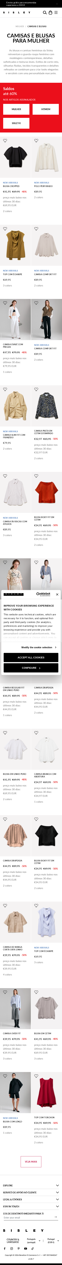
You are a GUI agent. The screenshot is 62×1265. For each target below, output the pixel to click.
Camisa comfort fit (45, 274)
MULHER (16, 109)
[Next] (48, 3)
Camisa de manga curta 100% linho (12, 948)
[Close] (56, 3)
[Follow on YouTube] (25, 1248)
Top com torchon (44, 1117)
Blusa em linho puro (14, 774)
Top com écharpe (12, 274)
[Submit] (55, 1216)
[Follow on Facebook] (4, 1248)
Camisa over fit (12, 1033)
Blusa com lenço (12, 1121)
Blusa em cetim (42, 1033)
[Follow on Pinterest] (18, 1248)
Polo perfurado (43, 186)
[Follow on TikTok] (32, 1248)
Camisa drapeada (43, 688)
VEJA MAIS (31, 1161)
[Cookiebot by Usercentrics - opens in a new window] (37, 594)
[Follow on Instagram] (11, 1248)
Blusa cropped (11, 186)
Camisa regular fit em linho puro (13, 689)
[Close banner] (57, 594)
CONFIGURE (29, 667)
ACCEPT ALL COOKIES (31, 657)
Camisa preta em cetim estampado (43, 432)
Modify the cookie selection (36, 647)
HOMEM (45, 109)
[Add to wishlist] (5, 140)
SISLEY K (16, 123)
